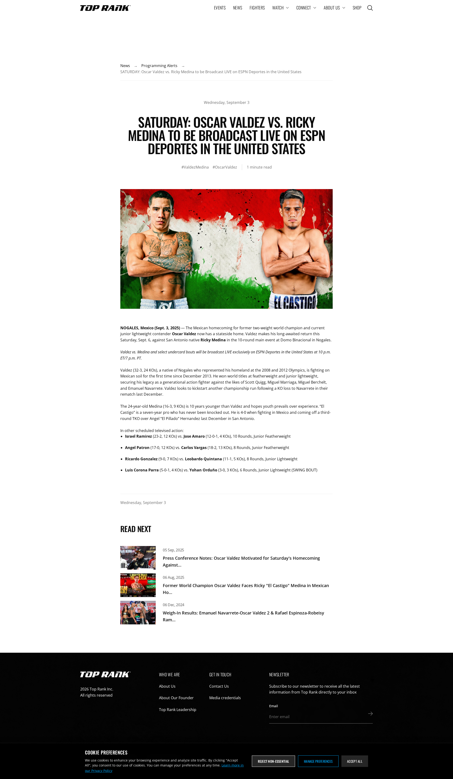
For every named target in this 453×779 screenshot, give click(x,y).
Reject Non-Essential (273, 761)
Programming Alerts (159, 65)
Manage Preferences (318, 761)
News (125, 65)
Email (273, 706)
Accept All (354, 761)
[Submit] (369, 713)
